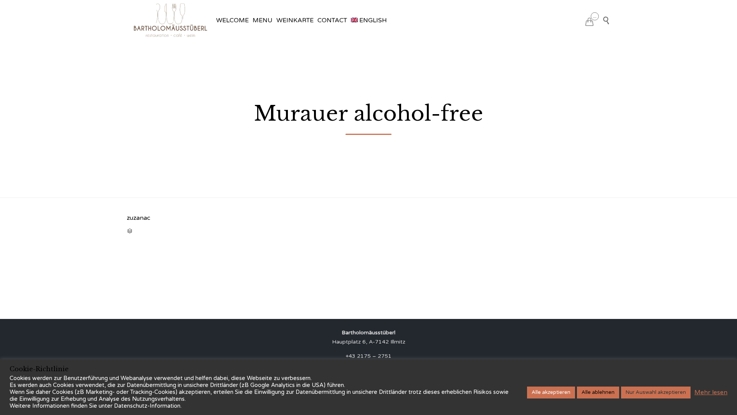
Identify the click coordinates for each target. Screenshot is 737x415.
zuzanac (138, 218)
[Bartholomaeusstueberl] (170, 20)
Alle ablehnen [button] (598, 392)
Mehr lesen (710, 392)
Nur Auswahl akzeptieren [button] (656, 392)
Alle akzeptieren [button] (551, 392)
